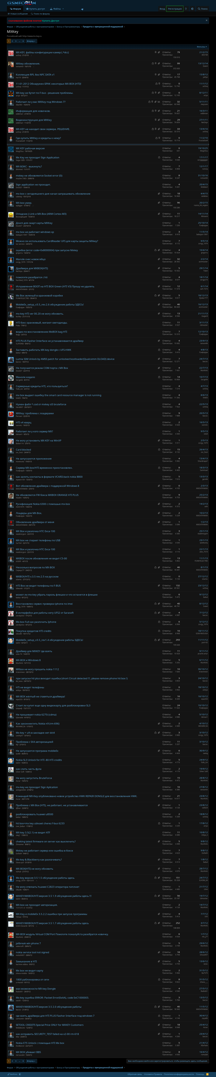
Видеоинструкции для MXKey (34, 120)
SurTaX (19, 543)
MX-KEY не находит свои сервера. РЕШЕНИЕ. (43, 129)
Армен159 (20, 479)
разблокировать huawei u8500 (34, 814)
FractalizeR (20, 141)
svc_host (19, 452)
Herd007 (19, 407)
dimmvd (19, 169)
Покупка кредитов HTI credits (33, 631)
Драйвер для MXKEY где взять (34, 651)
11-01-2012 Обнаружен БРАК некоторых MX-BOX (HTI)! (48, 83)
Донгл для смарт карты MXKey (34, 223)
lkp (17, 744)
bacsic (18, 362)
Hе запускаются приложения (34, 458)
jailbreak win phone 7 (28, 943)
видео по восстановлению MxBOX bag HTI (41, 331)
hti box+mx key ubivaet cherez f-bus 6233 (40, 823)
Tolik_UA (19, 389)
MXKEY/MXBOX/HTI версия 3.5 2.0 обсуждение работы (48, 1006)
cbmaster (204, 325)
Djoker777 (203, 298)
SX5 (206, 916)
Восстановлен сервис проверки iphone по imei (44, 603)
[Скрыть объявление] (206, 20)
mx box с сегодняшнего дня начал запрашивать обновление (53, 193)
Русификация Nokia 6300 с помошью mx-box (43, 504)
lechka (18, 316)
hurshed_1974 (21, 280)
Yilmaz (18, 917)
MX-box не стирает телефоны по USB (38, 540)
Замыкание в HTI (26, 961)
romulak (204, 1054)
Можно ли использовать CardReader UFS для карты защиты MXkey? (57, 241)
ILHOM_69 (203, 880)
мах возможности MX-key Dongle (36, 988)
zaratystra (20, 615)
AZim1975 (20, 507)
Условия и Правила (153, 1074)
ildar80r (19, 104)
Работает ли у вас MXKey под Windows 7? (40, 101)
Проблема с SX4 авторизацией (34, 741)
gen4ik (205, 479)
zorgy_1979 (203, 243)
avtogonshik (21, 790)
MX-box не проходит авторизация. (37, 905)
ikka (17, 1036)
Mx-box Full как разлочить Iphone (36, 622)
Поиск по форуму (42, 13)
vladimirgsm (21, 534)
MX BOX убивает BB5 (28, 1052)
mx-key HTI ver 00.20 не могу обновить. (40, 313)
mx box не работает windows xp (35, 232)
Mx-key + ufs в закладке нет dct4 (35, 732)
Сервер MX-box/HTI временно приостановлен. (44, 467)
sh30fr (18, 561)
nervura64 (20, 1055)
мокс (206, 964)
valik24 (205, 807)
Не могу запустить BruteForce (34, 778)
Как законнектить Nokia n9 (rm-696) (37, 723)
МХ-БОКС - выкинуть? (29, 166)
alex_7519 (204, 551)
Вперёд (30, 41)
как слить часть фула (28, 769)
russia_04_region (201, 205)
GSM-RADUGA (202, 633)
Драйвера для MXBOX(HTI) (32, 268)
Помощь (200, 1074)
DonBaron (20, 1046)
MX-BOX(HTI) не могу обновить (34, 868)
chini (206, 889)
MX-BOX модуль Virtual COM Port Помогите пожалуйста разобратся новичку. (62, 934)
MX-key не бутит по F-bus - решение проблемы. (44, 92)
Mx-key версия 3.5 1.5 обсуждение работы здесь (45, 877)
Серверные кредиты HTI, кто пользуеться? (42, 386)
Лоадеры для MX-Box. (29, 513)
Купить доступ (37, 8)
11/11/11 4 (20, 908)
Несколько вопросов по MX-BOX (35, 567)
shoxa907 (204, 955)
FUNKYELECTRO (22, 298)
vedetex (204, 196)
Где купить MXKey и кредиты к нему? (38, 138)
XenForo (13, 1074)
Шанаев (19, 717)
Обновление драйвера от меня (35, 522)
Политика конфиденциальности (179, 1074)
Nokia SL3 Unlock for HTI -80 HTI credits (39, 760)
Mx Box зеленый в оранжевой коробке (39, 295)
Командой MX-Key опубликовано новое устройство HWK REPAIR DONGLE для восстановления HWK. (76, 796)
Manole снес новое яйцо (31, 259)
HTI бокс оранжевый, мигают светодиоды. (42, 322)
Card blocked (23, 449)
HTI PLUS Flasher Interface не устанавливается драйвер (49, 341)
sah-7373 (204, 289)
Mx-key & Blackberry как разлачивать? (39, 859)
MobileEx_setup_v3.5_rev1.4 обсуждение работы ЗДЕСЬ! (49, 640)
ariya (18, 95)
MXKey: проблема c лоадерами (35, 413)
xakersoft (20, 946)
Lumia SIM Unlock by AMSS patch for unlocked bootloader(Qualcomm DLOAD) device (65, 359)
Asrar (18, 781)
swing (205, 753)
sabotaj (19, 196)
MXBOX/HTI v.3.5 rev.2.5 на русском (37, 576)
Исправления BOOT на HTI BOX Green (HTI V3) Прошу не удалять (55, 286)
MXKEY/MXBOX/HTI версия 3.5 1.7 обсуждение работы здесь (52, 923)
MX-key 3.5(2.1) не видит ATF (33, 832)
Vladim (18, 497)
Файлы (57, 8)
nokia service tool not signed (32, 952)
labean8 (19, 588)
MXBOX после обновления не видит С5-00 (41, 558)
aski (206, 506)
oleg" (18, 835)
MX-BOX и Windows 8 (28, 660)
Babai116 (20, 443)
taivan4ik (204, 343)
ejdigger (19, 205)
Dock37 (19, 187)
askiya (18, 690)
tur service (20, 244)
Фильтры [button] (201, 46)
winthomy (204, 543)
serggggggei (202, 160)
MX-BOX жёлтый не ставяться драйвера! (40, 696)
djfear (18, 808)
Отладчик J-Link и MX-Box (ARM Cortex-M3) (41, 213)
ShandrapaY (203, 461)
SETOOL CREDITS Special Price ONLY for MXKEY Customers (49, 1025)
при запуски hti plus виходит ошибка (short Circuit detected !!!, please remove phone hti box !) (72, 678)
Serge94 (19, 380)
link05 (18, 398)
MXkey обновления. (28, 63)
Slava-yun (20, 862)
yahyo (205, 77)
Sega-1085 (20, 160)
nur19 (18, 77)
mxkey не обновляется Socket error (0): (39, 175)
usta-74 (19, 654)
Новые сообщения (19, 13)
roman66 (204, 178)
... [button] (19, 41)
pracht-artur (203, 653)
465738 (205, 55)
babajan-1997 (21, 235)
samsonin (20, 1018)
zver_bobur (20, 826)
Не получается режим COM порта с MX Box (42, 368)
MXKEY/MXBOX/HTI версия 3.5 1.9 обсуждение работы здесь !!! (54, 896)
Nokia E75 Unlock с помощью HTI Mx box (40, 1043)
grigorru (19, 253)
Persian (19, 416)
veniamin (19, 66)
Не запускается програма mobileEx (37, 750)
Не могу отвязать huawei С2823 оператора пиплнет (47, 886)
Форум (17, 8)
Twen (205, 271)
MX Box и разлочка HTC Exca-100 (35, 531)
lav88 (18, 753)
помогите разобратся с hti (31, 277)
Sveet (205, 606)
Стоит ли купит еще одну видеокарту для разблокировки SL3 (53, 705)
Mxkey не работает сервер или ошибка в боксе (44, 850)
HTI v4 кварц (23, 422)
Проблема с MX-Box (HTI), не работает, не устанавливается (52, 805)
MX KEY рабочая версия (30, 148)
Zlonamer (20, 844)
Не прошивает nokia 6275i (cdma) (36, 714)
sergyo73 (204, 279)
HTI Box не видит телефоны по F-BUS (38, 585)
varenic (19, 425)
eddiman (19, 114)
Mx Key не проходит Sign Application (37, 157)
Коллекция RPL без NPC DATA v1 (35, 74)
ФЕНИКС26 (20, 726)
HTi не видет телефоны (30, 687)
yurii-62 (205, 642)
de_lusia (19, 681)
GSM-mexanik (21, 926)
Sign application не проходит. (33, 184)
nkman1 (19, 434)
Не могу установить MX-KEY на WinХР (38, 440)
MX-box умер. (24, 202)
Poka (18, 325)
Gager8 (205, 316)
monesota (20, 461)
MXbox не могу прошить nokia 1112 (37, 669)
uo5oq (18, 55)
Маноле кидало (25, 377)
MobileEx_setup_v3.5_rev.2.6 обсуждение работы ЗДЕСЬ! (50, 304)
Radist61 (19, 991)
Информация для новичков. (33, 111)
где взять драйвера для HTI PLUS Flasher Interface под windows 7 (55, 1015)
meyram (204, 104)
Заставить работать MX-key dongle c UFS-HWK (43, 349)
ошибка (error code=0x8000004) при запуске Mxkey (47, 250)
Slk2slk (18, 889)
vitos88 (19, 633)
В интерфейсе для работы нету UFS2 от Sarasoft (45, 612)
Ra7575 (205, 973)
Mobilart (204, 187)
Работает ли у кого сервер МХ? (34, 431)
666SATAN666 (21, 289)
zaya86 (205, 1018)
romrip (205, 169)
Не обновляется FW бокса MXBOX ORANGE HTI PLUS (47, 495)
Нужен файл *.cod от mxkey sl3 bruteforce (41, 404)
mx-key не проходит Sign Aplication (37, 787)
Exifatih (19, 853)
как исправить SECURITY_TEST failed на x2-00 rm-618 (47, 1034)
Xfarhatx (204, 1045)
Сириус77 (20, 570)
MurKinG (204, 370)
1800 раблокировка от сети (32, 979)
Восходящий (21, 216)
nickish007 (20, 955)
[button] (63, 8)
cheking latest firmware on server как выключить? (46, 841)
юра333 (19, 699)
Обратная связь (135, 1074)
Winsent (204, 216)
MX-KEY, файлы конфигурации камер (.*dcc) (42, 52)
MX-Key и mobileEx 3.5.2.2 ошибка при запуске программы (51, 914)
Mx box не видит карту (29, 970)
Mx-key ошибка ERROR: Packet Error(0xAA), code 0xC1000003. (52, 997)
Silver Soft (20, 772)
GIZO (18, 643)
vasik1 (18, 1000)
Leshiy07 (19, 735)
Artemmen (20, 672)
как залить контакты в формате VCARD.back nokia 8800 (49, 476)
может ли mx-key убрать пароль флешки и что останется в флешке (57, 594)
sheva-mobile (21, 973)
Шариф (19, 708)
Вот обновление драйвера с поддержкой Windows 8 (47, 485)
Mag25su (20, 151)
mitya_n (204, 835)
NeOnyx (204, 122)
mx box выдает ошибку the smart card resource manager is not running (58, 395)
